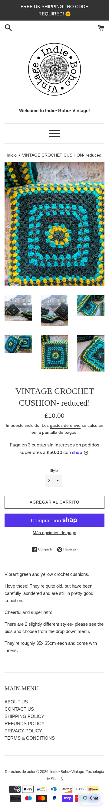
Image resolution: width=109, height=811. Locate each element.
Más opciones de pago (54, 532)
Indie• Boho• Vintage (67, 772)
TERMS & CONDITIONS (30, 738)
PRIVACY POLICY (23, 730)
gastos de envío (65, 425)
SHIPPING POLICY (24, 716)
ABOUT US (16, 701)
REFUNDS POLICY (25, 723)
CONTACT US (19, 709)
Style (54, 471)
